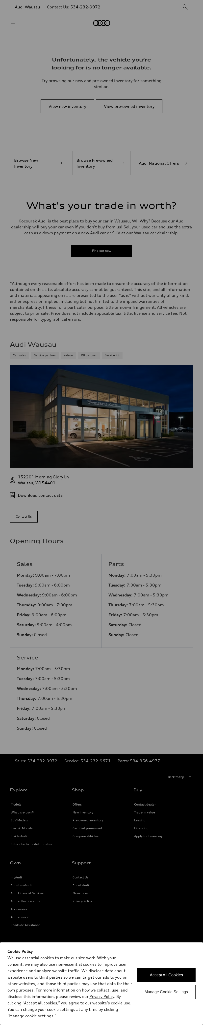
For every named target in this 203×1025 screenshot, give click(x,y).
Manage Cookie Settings (166, 992)
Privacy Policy (101, 996)
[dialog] (101, 983)
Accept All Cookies (166, 975)
